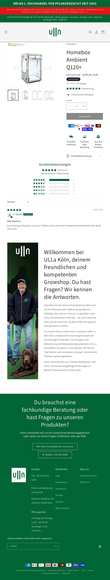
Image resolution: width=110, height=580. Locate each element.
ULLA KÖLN (26, 570)
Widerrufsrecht (62, 508)
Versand (83, 83)
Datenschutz (61, 482)
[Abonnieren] (55, 546)
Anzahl (69, 100)
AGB (57, 475)
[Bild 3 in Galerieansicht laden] (37, 95)
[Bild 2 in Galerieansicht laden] (25, 95)
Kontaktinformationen (50, 573)
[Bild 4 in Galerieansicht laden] (49, 95)
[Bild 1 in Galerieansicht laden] (13, 95)
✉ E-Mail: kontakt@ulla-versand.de (55, 446)
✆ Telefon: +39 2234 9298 (55, 454)
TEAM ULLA (85, 482)
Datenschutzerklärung (56, 570)
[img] (14, 209)
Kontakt (59, 495)
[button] (6, 32)
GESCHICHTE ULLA (88, 475)
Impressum (61, 488)
